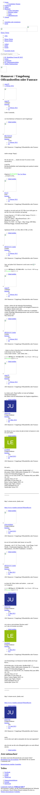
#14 (9, 728)
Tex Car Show (22, 174)
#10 (9, 533)
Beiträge (6, 104)
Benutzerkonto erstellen (8, 764)
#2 (9, 144)
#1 (9, 109)
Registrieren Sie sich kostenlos (10, 759)
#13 (9, 651)
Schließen (17, 792)
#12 (9, 615)
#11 (9, 574)
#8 (9, 421)
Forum (6, 47)
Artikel (6, 44)
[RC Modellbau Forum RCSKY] (19, 31)
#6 (9, 341)
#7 (9, 383)
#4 (9, 255)
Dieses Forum (8, 41)
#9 (9, 458)
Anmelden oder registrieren (12, 22)
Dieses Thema (8, 39)
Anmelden (18, 764)
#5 (9, 296)
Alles (6, 36)
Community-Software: (13, 787)
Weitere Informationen (7, 792)
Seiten (6, 46)
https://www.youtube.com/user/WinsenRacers (17, 507)
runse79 (6, 84)
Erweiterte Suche (9, 51)
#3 (9, 201)
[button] (7, 772)
